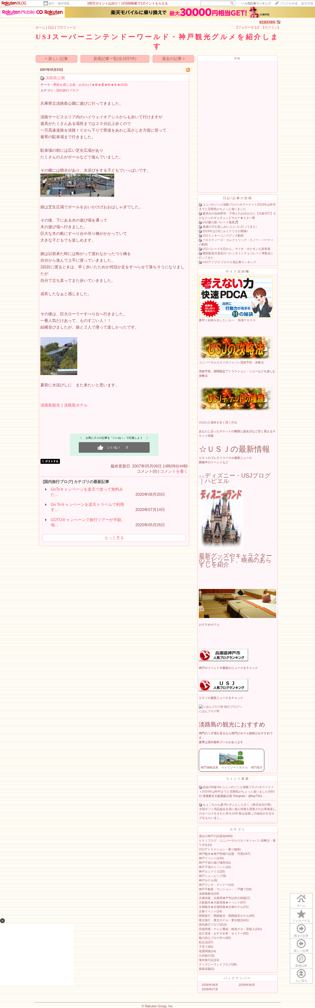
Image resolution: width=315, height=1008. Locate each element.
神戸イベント (208, 858)
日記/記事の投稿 (237, 198)
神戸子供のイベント (212, 867)
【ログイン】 (271, 27)
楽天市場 (307, 3)
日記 (51, 27)
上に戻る (301, 980)
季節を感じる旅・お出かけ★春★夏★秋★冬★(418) (90, 85)
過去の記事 (301, 935)
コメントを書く (174, 471)
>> (256, 3)
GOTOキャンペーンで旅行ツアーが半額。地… (88, 522)
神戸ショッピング (210, 876)
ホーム (40, 27)
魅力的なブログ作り (212, 938)
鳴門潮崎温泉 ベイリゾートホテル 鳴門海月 (232, 767)
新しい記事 (301, 950)
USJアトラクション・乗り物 (218, 849)
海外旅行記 (206, 960)
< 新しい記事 (56, 59)
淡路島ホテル (76, 405)
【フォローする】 (247, 27)
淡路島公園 (55, 78)
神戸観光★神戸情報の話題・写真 (221, 854)
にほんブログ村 (209, 711)
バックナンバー (237, 978)
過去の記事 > (173, 59)
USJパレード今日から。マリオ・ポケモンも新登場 (236, 249)
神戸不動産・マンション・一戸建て (222, 889)
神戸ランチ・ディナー (213, 885)
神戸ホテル (206, 880)
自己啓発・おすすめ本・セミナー (221, 933)
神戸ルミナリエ (209, 871)
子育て (203, 946)
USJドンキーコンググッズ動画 (223, 235)
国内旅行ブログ (67, 90)
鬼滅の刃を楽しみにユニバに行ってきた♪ (230, 226)
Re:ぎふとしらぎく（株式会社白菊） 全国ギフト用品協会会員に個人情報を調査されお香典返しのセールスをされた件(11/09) (237, 809)
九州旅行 (205, 955)
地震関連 (205, 951)
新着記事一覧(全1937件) (115, 59)
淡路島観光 (50, 405)
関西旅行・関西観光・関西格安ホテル (224, 916)
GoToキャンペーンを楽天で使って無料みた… (87, 491)
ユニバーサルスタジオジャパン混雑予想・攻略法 (231, 362)
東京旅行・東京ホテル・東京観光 (221, 920)
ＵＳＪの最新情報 (238, 449)
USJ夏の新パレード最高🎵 (220, 222)
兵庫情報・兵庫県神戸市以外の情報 (222, 898)
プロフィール (66, 27)
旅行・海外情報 (59, 3)
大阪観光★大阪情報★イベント (219, 902)
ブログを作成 (289, 3)
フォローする (301, 920)
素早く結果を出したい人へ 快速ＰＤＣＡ (227, 320)
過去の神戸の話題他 (212, 836)
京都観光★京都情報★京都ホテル (221, 907)
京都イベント (208, 911)
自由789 (208, 787)
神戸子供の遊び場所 (212, 862)
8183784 (267, 22)
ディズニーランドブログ (215, 964)
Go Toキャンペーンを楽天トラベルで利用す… (87, 507)
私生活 (203, 942)
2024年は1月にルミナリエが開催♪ (225, 231)
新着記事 (301, 965)
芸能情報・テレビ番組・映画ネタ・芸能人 (227, 929)
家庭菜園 (205, 969)
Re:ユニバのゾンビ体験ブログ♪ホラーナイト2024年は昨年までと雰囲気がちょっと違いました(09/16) (237, 791)
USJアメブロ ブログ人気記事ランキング (229, 262)
